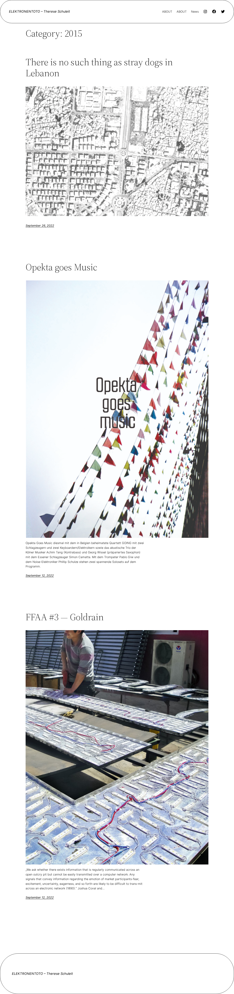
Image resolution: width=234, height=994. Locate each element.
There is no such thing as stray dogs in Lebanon (99, 67)
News (195, 11)
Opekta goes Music (61, 267)
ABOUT (167, 11)
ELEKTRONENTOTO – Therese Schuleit (39, 11)
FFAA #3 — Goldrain (65, 617)
